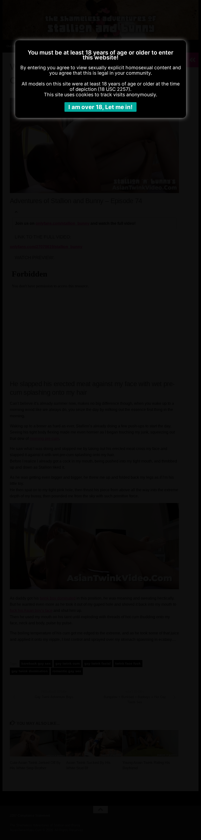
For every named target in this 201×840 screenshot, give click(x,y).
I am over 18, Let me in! (100, 107)
